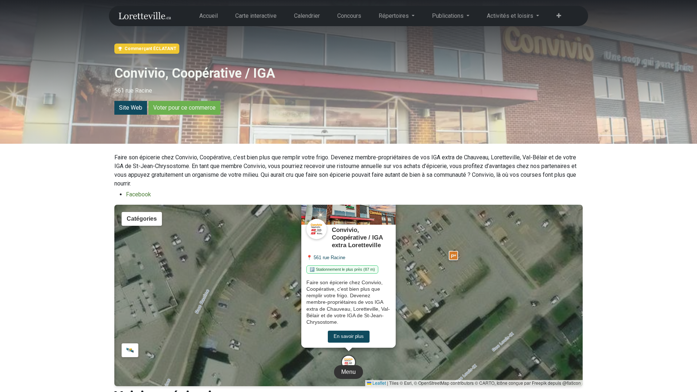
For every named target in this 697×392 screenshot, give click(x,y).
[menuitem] (209, 16)
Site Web (130, 107)
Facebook (138, 194)
